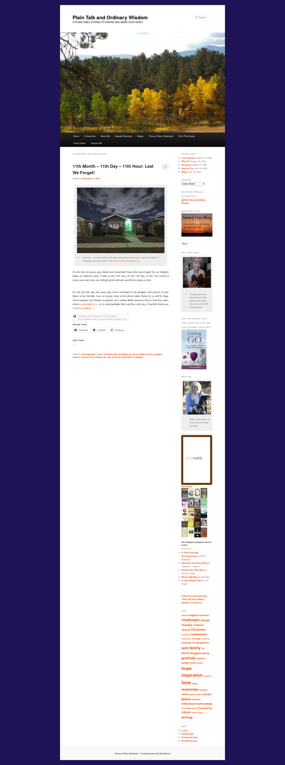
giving (205, 653)
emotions (186, 642)
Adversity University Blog (194, 562)
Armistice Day (110, 354)
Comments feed (189, 737)
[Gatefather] (184, 497)
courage (196, 638)
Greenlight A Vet (89, 257)
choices (185, 630)
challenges (190, 619)
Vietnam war (101, 357)
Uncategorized (88, 354)
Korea (135, 354)
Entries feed (187, 733)
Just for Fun (187, 168)
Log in (184, 730)
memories (190, 689)
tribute (186, 712)
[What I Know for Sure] (184, 536)
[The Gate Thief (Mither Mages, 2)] (204, 497)
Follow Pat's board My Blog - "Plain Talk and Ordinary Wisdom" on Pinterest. (194, 599)
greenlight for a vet (91, 304)
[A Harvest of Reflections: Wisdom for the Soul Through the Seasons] (184, 516)
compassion (198, 634)
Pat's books (186, 486)
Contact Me (96, 143)
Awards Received (123, 136)
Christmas (198, 629)
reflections (188, 704)
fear (203, 648)
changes (186, 625)
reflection (196, 699)
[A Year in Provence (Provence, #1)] (197, 497)
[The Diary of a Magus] (197, 506)
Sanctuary (186, 164)
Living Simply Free (191, 580)
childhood (198, 625)
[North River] (204, 516)
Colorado (185, 634)
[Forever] (184, 526)
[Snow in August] (197, 527)
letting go (207, 676)
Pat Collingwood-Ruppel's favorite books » (196, 543)
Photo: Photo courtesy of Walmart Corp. (124, 260)
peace (186, 698)
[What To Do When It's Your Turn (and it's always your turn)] (204, 525)
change (205, 620)
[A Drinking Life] (197, 516)
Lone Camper (188, 157)
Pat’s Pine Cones (186, 136)
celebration (203, 615)
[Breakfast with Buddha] (197, 536)
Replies (138, 357)
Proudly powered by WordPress (156, 753)
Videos (140, 136)
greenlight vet (124, 354)
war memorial (114, 357)
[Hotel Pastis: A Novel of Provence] (184, 506)
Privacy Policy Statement (161, 136)
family (195, 647)
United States (197, 712)
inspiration (191, 675)
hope (186, 668)
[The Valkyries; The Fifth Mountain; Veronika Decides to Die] (204, 536)
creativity (205, 638)
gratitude (188, 657)
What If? (185, 161)
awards (184, 615)
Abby (184, 171)
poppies (158, 354)
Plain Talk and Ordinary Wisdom (110, 17)
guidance (201, 658)
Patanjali (207, 694)
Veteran (76, 357)
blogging (192, 615)
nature (185, 694)
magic (194, 683)
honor (200, 662)
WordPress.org (189, 740)
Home (76, 136)
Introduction (89, 136)
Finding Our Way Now (192, 569)
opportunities (195, 694)
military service (146, 354)
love (186, 682)
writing (186, 717)
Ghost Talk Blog (189, 576)
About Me (105, 136)
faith (185, 648)
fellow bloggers (191, 653)
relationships (204, 704)
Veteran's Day (87, 357)
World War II (127, 357)
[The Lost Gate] (191, 507)
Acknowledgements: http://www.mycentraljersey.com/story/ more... (102, 319)
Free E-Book (79, 143)
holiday (185, 662)
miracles (203, 689)
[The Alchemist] (191, 516)
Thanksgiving (204, 708)
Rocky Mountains (189, 708)
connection (186, 638)
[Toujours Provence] (191, 497)
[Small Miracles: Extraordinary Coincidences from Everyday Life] (191, 535)
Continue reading (83, 308)
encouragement (200, 642)
